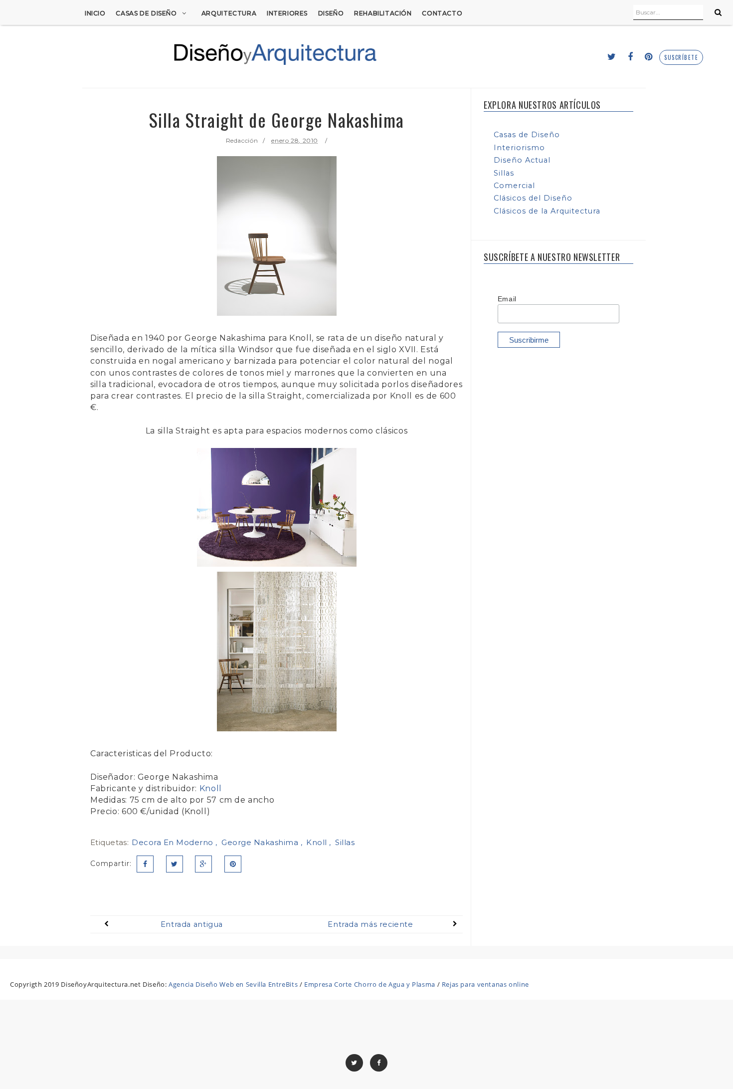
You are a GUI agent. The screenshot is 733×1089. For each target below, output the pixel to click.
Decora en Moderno (173, 842)
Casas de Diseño (146, 13)
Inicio (95, 13)
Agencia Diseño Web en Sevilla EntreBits (233, 984)
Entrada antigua (192, 924)
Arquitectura (228, 13)
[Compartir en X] (174, 864)
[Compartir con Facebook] (145, 864)
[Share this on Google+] (203, 864)
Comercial (514, 185)
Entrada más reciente (370, 924)
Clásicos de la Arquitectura (547, 211)
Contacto (442, 13)
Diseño (331, 13)
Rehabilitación (383, 13)
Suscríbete (681, 57)
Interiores (287, 13)
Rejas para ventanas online (485, 984)
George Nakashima (261, 842)
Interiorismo (519, 147)
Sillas (345, 842)
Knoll (210, 788)
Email (507, 299)
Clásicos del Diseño (533, 198)
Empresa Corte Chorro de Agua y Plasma (369, 984)
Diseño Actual (522, 160)
